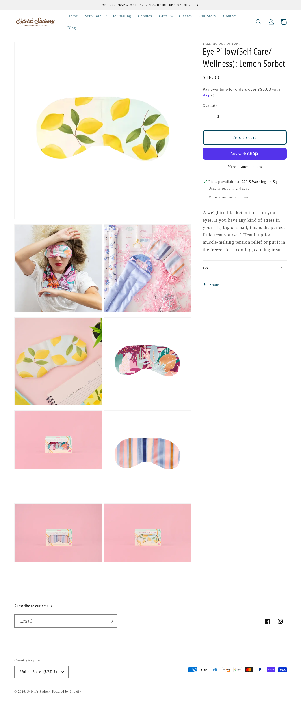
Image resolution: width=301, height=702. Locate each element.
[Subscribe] (111, 621)
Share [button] (214, 284)
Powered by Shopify (66, 691)
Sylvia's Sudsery (39, 691)
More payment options (245, 166)
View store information (228, 197)
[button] (95, 16)
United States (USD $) (38, 672)
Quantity (210, 105)
